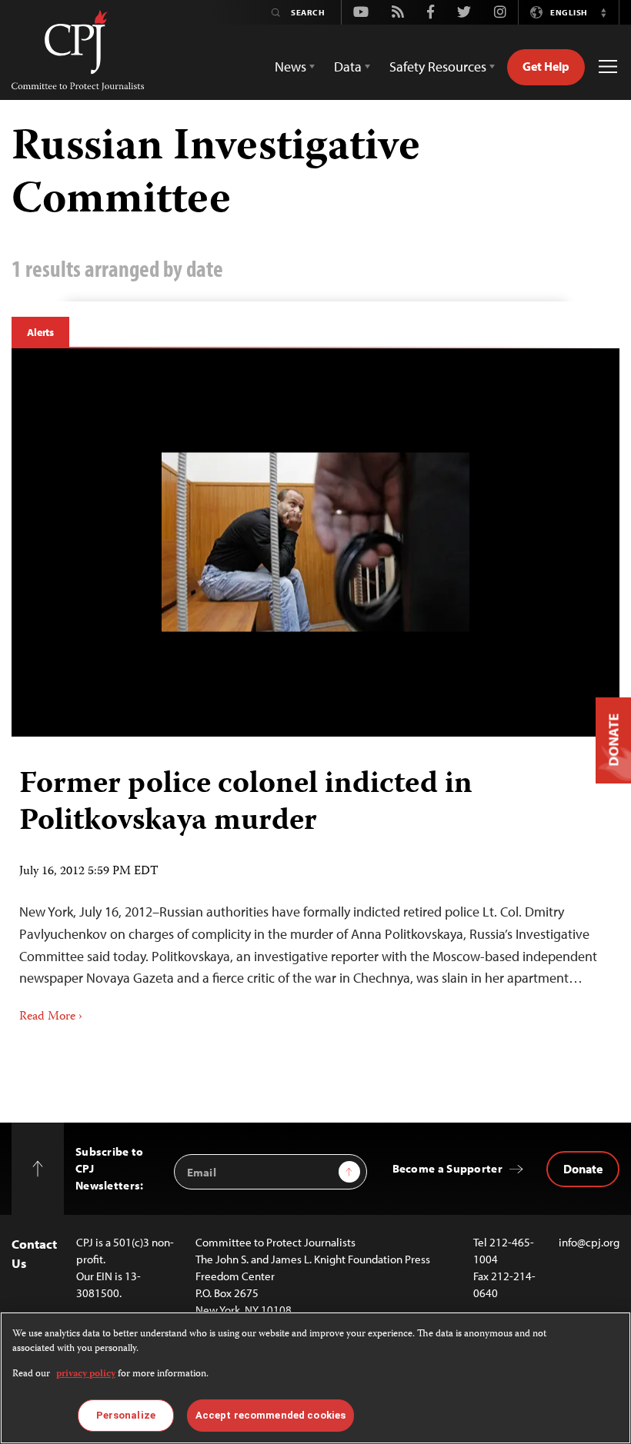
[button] (603, 12)
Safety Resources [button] (437, 66)
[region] (315, 1378)
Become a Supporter (447, 1168)
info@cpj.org (589, 1242)
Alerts (40, 332)
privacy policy (85, 1374)
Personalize (125, 1415)
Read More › (50, 1017)
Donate (583, 1168)
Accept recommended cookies (270, 1415)
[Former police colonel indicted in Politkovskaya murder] (315, 542)
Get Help (545, 66)
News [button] (290, 66)
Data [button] (348, 66)
